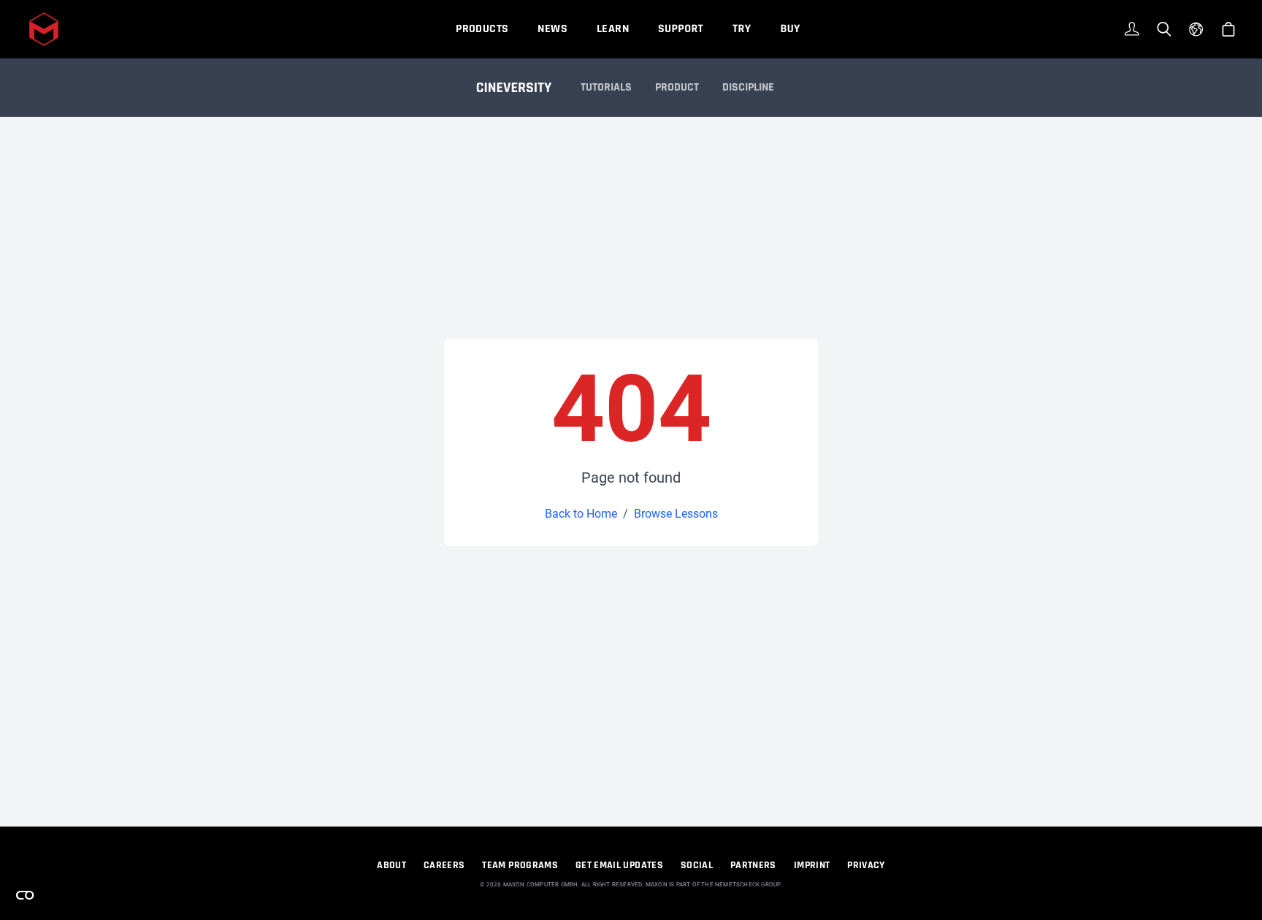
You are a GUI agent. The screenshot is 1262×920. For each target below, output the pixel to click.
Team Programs (520, 865)
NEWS (552, 29)
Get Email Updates (619, 865)
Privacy (865, 865)
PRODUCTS (482, 29)
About (391, 865)
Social (697, 865)
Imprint (812, 865)
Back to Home (581, 514)
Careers (444, 865)
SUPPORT (680, 29)
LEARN (613, 29)
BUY (790, 29)
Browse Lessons (676, 514)
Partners (753, 865)
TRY (742, 29)
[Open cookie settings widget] (24, 895)
